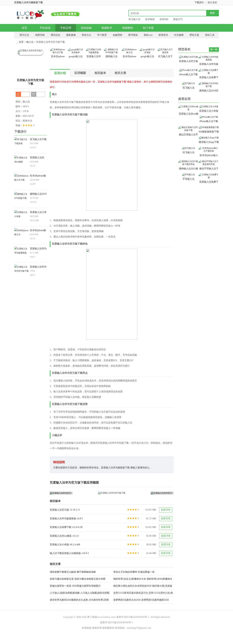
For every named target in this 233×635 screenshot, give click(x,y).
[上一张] (81, 493)
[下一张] (143, 493)
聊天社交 (24, 35)
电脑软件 (106, 27)
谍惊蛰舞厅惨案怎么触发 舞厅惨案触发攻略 (73, 572)
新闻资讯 (163, 35)
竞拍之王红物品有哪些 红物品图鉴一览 (134, 572)
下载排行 (199, 2)
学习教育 (102, 35)
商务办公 (86, 35)
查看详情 (165, 510)
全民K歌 (163, 19)
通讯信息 (55, 35)
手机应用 (65, 27)
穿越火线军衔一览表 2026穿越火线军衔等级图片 (75, 586)
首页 (24, 27)
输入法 (29, 42)
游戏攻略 (86, 27)
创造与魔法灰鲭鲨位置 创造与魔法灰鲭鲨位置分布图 (77, 579)
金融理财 (117, 35)
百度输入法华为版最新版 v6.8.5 (66, 518)
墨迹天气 (178, 19)
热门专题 (148, 27)
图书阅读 (133, 35)
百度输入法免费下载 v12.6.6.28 (66, 527)
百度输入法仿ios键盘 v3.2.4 (64, 536)
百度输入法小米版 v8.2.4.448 (65, 544)
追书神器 (150, 19)
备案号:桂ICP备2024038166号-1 (132, 617)
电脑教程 (127, 27)
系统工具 (210, 35)
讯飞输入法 (134, 19)
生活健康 (179, 35)
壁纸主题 (194, 35)
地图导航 (40, 35)
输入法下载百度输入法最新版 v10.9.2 (69, 553)
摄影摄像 (71, 35)
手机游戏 (45, 27)
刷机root (148, 35)
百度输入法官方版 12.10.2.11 (65, 510)
